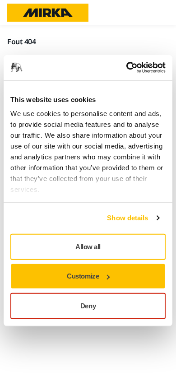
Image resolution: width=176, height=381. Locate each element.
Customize (83, 276)
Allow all (88, 246)
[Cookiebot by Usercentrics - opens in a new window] (127, 68)
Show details (127, 218)
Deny (88, 305)
